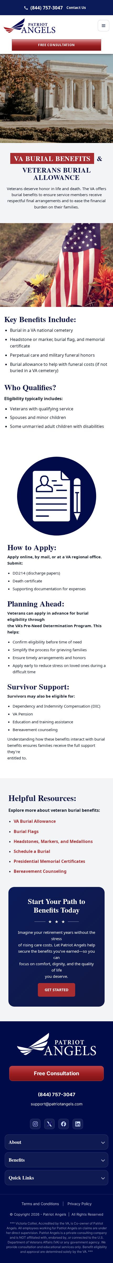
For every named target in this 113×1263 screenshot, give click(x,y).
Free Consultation (56, 45)
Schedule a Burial (32, 851)
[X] (49, 1124)
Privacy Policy (80, 1203)
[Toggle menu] (103, 25)
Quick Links (21, 1177)
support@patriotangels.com (57, 1103)
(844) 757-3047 (46, 7)
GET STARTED (56, 989)
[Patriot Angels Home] (29, 25)
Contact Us (76, 7)
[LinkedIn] (78, 1124)
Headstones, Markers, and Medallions (53, 841)
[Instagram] (35, 1124)
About (15, 1142)
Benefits (17, 1159)
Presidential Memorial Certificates (49, 861)
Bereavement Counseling (40, 871)
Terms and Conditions (40, 1203)
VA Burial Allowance (35, 821)
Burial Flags (26, 831)
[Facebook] (63, 1124)
